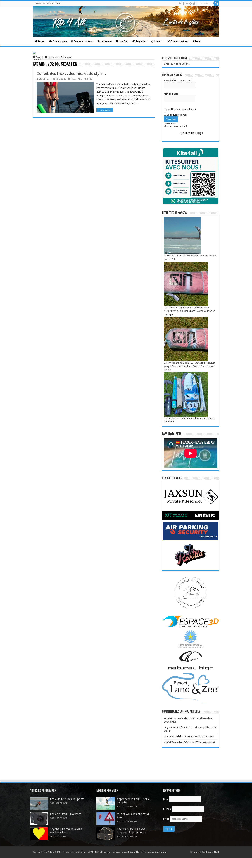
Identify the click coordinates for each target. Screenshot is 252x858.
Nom (165, 799)
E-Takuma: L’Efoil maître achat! (199, 742)
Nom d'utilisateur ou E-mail (178, 80)
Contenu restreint (179, 41)
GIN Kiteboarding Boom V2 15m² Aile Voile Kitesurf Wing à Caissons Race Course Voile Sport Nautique (189, 311)
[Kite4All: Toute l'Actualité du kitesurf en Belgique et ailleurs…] (126, 21)
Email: (166, 818)
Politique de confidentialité (125, 852)
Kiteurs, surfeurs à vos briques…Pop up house (131, 830)
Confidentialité (210, 852)
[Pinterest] (190, 3)
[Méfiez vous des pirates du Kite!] (105, 818)
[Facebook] (183, 3)
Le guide (140, 41)
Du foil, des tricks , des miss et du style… (71, 73)
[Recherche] (216, 3)
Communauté (60, 41)
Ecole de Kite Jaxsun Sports (67, 799)
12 (66, 803)
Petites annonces (83, 41)
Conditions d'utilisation (154, 852)
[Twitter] (186, 3)
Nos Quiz (123, 41)
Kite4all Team (45, 79)
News (73, 79)
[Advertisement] (126, 770)
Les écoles (106, 41)
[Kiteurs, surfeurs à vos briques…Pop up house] (105, 833)
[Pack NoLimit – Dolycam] (39, 818)
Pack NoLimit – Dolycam (65, 814)
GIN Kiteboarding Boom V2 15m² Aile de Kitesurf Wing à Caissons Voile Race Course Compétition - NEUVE (189, 366)
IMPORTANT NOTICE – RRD (199, 736)
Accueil (41, 41)
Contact (195, 852)
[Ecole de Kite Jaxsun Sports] (39, 803)
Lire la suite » (105, 110)
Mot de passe (171, 93)
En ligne (177, 63)
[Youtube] (194, 3)
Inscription (169, 123)
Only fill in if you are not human (180, 109)
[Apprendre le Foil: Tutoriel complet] (105, 803)
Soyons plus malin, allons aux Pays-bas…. (66, 830)
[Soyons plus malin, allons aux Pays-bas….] (39, 833)
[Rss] (180, 3)
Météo (157, 41)
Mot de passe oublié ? (175, 126)
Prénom (167, 809)
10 (66, 818)
